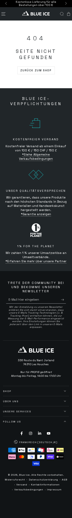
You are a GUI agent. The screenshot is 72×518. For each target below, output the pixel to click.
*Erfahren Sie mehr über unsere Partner (36, 261)
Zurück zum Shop (36, 70)
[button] (61, 14)
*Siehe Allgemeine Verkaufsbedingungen (36, 157)
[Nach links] (6, 3)
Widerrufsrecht (15, 479)
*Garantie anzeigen (36, 214)
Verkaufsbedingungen (28, 489)
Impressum (54, 489)
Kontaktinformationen (45, 484)
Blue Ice (24, 474)
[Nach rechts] (65, 3)
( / (36, 443)
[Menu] (3, 14)
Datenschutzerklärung (43, 479)
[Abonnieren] (63, 299)
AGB (64, 479)
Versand (21, 484)
